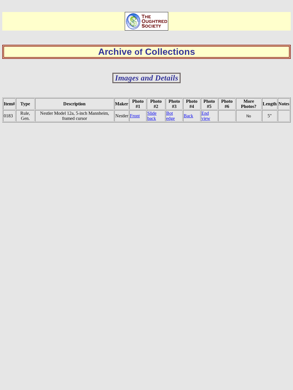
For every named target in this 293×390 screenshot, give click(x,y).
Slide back (152, 116)
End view (205, 116)
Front (135, 115)
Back (188, 115)
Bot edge (170, 116)
